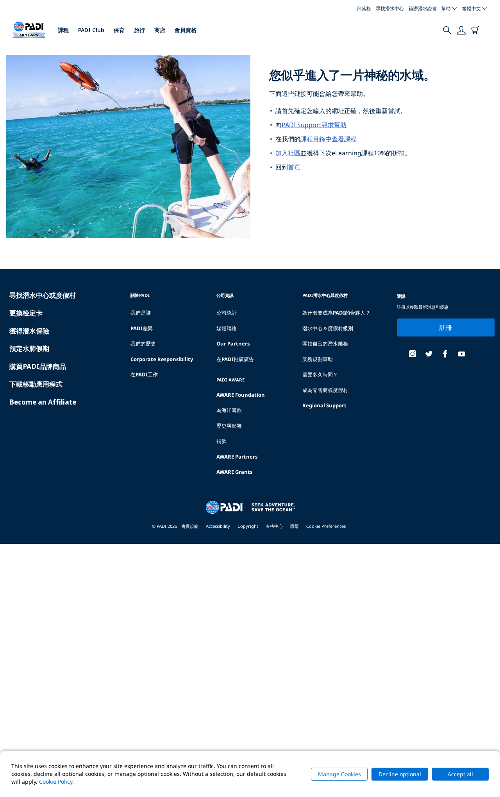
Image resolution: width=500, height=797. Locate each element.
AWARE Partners (236, 456)
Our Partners (233, 343)
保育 (119, 30)
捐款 (221, 440)
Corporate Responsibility (161, 359)
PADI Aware (230, 380)
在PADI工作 (144, 374)
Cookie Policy (55, 781)
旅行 (139, 30)
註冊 (445, 327)
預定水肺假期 (29, 348)
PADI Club (91, 30)
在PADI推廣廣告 (235, 359)
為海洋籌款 (229, 410)
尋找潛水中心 (390, 8)
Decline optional (400, 774)
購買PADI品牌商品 (37, 366)
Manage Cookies (339, 774)
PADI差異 (141, 328)
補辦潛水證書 (423, 8)
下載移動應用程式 (35, 384)
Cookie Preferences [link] (326, 526)
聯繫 (294, 526)
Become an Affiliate (42, 402)
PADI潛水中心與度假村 (325, 295)
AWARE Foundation (240, 394)
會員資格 (185, 30)
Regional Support (324, 405)
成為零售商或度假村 (325, 390)
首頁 (294, 167)
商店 (159, 30)
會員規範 (189, 526)
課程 (63, 30)
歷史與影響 (229, 425)
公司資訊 (225, 295)
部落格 (364, 8)
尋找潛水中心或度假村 (42, 295)
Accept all (460, 774)
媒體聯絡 (226, 328)
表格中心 (274, 526)
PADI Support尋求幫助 (314, 125)
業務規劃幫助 (317, 359)
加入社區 (287, 153)
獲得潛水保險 (29, 330)
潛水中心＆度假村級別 (327, 328)
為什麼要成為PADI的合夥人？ (336, 312)
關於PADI (140, 295)
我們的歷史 (143, 343)
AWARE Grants (234, 471)
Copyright (248, 526)
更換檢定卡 (26, 312)
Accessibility (218, 526)
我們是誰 (140, 312)
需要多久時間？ (320, 374)
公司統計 (226, 312)
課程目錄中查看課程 (328, 139)
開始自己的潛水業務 (325, 343)
